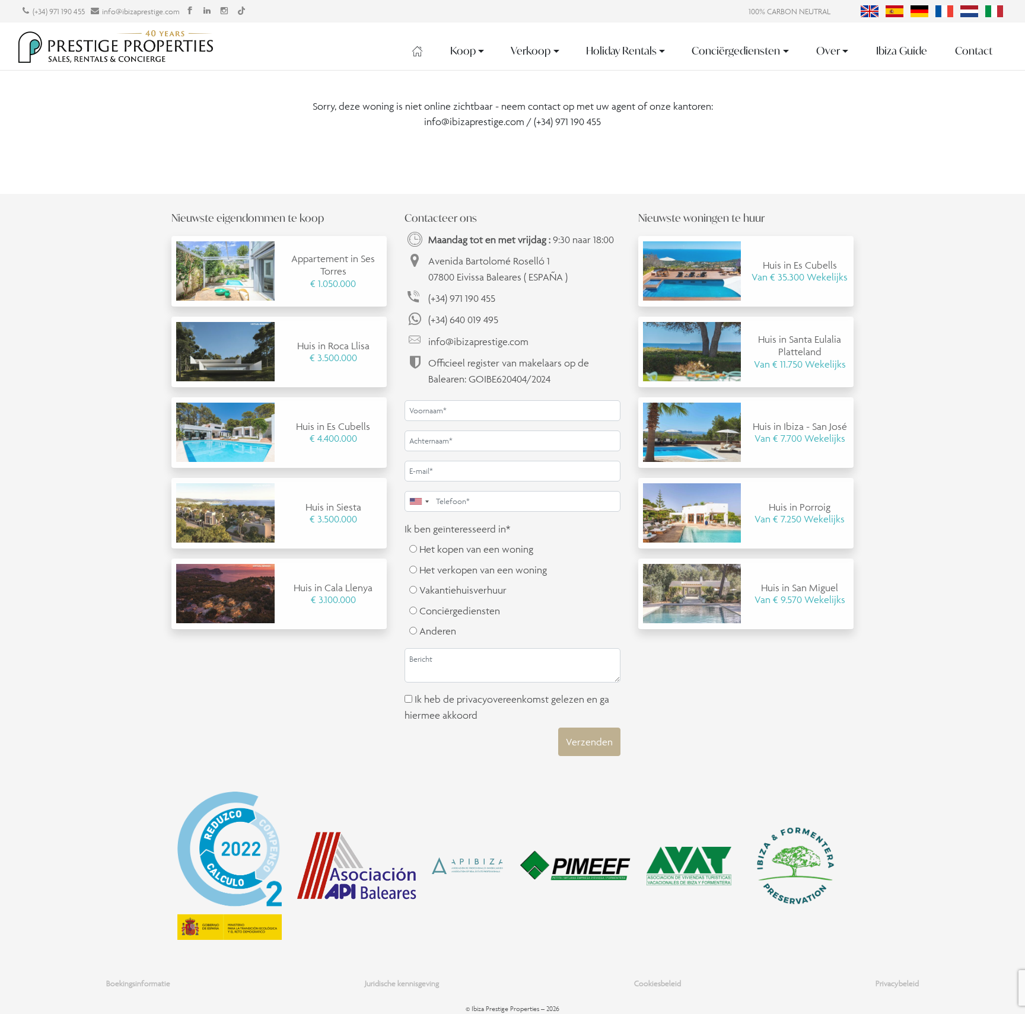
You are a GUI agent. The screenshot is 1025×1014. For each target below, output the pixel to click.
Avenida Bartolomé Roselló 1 (498, 268)
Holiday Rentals (621, 51)
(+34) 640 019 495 (463, 320)
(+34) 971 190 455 (59, 12)
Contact (973, 51)
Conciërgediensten (736, 51)
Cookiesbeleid (657, 983)
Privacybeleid (897, 983)
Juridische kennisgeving (402, 983)
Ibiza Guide (901, 51)
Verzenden (589, 742)
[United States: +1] (418, 501)
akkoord (460, 715)
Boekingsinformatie (138, 983)
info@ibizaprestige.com (141, 12)
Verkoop (530, 51)
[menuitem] (869, 11)
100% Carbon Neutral (789, 12)
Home (417, 51)
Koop (463, 51)
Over (828, 51)
